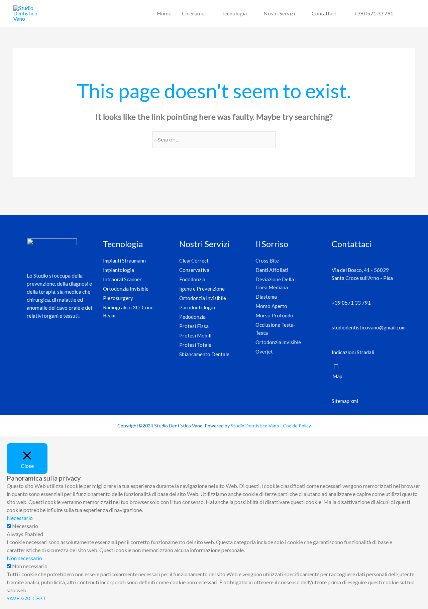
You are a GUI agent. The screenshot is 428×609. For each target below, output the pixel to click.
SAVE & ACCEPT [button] (26, 598)
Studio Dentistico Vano (255, 425)
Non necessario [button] (24, 558)
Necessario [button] (20, 518)
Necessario (25, 526)
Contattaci (324, 13)
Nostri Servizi (279, 13)
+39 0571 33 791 (373, 13)
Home (164, 13)
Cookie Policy (297, 425)
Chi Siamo (193, 13)
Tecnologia (234, 13)
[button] (406, 13)
